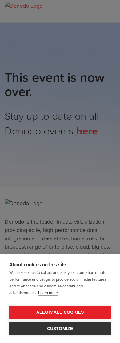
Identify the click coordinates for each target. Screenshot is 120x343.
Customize (60, 328)
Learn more (48, 293)
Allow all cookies (60, 312)
